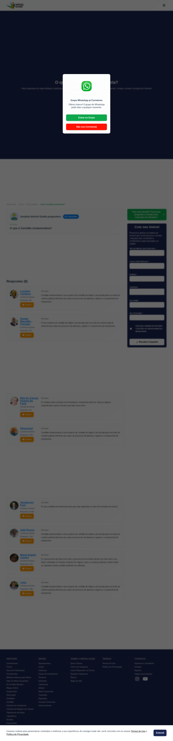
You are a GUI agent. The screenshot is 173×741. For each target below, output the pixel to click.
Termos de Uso (138, 731)
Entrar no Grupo (86, 117)
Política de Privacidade (17, 734)
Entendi (160, 733)
